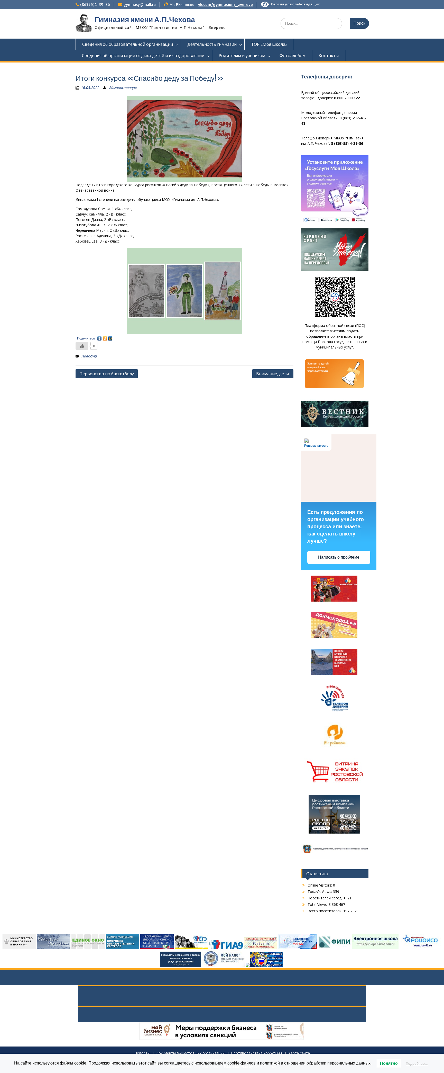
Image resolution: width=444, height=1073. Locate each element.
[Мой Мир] (110, 337)
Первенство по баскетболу (106, 374)
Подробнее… (417, 1063)
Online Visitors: (320, 885)
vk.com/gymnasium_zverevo (225, 4)
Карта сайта (299, 1053)
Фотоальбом (293, 55)
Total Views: (318, 904)
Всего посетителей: (325, 910)
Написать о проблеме (338, 557)
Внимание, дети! (273, 374)
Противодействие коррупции (256, 1053)
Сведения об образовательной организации (127, 44)
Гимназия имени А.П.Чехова (145, 19)
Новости (89, 356)
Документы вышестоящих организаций (190, 1053)
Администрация (123, 87)
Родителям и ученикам (242, 55)
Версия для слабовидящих (294, 4)
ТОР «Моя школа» (269, 44)
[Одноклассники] (105, 337)
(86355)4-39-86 (95, 4)
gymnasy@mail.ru (140, 4)
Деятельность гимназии (212, 44)
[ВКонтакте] (99, 337)
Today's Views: (320, 891)
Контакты (329, 55)
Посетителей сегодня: (327, 898)
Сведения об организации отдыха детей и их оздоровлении (143, 55)
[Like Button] (82, 346)
